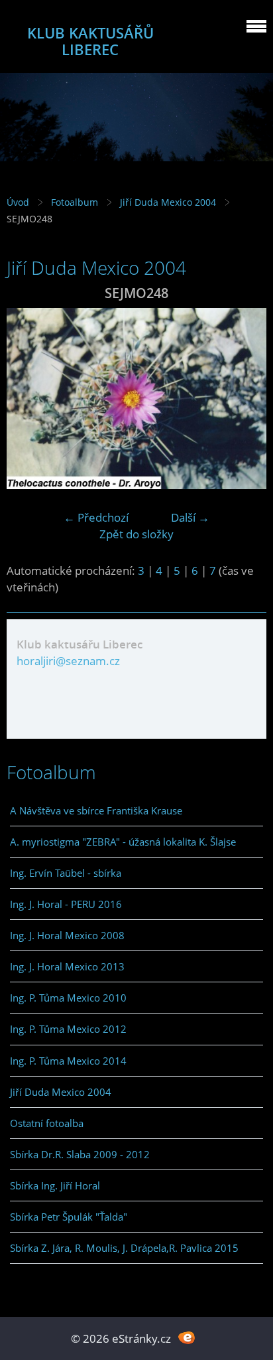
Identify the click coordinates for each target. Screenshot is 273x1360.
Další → (190, 517)
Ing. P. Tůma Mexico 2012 (68, 1028)
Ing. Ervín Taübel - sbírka (65, 872)
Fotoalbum (74, 202)
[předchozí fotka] (28, 398)
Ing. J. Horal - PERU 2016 (66, 904)
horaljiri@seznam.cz (68, 660)
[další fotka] (245, 398)
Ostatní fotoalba (46, 1123)
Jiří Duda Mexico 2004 (168, 202)
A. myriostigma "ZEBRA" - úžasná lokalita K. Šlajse (123, 841)
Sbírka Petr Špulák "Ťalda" (68, 1216)
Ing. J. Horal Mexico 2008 (67, 935)
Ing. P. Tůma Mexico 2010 (68, 997)
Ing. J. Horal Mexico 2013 (67, 966)
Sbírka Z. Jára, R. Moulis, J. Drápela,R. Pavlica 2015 (124, 1247)
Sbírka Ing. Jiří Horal (55, 1185)
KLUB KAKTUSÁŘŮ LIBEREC (90, 41)
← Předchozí (96, 517)
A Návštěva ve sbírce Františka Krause (96, 810)
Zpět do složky (136, 534)
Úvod (18, 202)
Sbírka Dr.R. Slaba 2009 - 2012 (80, 1154)
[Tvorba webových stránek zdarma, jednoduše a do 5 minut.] (186, 1337)
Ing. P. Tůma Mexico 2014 (68, 1060)
